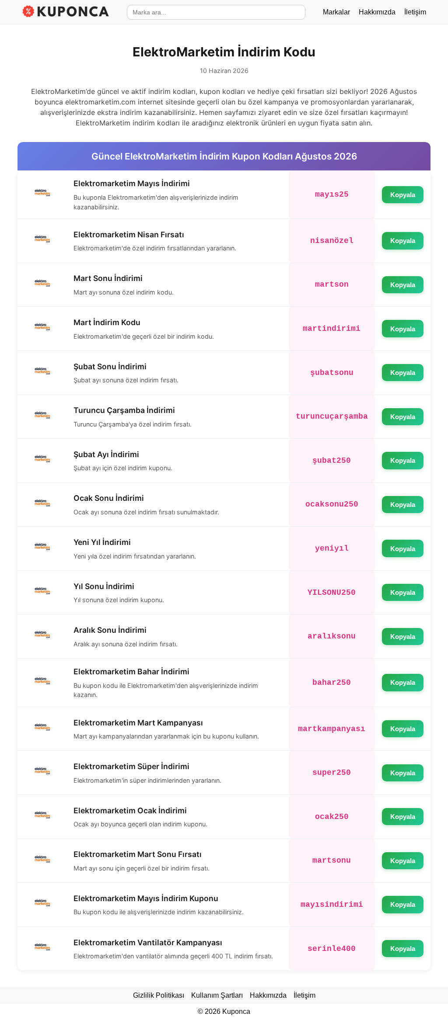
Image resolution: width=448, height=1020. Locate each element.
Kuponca (236, 1011)
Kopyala (402, 194)
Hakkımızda (377, 12)
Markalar (336, 12)
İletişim (415, 12)
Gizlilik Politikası (158, 995)
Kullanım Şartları (217, 995)
